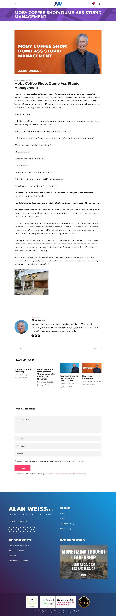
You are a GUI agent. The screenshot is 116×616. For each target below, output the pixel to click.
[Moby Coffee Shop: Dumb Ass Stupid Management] (21, 327)
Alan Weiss (22, 378)
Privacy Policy (57, 613)
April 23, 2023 (19, 80)
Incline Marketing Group (73, 611)
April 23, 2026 (20, 375)
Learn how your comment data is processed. (67, 474)
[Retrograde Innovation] (92, 368)
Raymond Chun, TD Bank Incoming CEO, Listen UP (69, 378)
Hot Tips (12, 556)
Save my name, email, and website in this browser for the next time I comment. (51, 461)
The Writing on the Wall (19, 546)
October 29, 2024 (67, 384)
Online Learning (67, 524)
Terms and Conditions (70, 613)
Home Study (65, 529)
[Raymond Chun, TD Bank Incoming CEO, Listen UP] (69, 368)
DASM (28, 80)
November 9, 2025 (45, 382)
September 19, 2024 (91, 381)
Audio (62, 519)
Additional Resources (18, 561)
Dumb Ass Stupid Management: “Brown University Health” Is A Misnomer (46, 374)
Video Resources (16, 551)
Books (62, 514)
